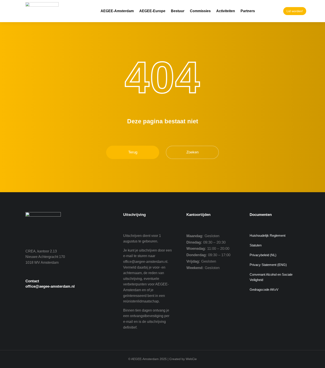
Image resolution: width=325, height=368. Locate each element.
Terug (132, 152)
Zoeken (192, 152)
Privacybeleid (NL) (263, 255)
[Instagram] (55, 310)
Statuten (256, 245)
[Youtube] (43, 310)
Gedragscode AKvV (264, 289)
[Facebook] (30, 310)
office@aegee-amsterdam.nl (50, 286)
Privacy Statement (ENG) (268, 265)
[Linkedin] (67, 310)
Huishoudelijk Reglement (267, 235)
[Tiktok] (79, 310)
